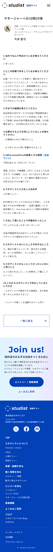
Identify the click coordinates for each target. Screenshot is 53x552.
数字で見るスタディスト (16, 480)
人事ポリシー (11, 456)
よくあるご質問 (26, 391)
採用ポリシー (11, 460)
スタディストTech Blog (16, 518)
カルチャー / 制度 (13, 476)
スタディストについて (16, 443)
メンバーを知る (13, 486)
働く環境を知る (13, 471)
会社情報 (9, 537)
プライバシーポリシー (14, 542)
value (8, 452)
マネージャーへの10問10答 (17, 497)
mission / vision (13, 447)
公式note (9, 522)
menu (48, 5)
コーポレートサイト (13, 532)
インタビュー (11, 490)
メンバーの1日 (11, 493)
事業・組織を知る (14, 466)
